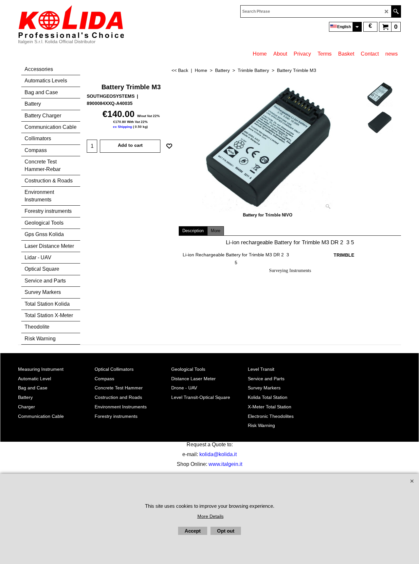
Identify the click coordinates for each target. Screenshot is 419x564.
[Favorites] (169, 146)
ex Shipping (122, 126)
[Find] (396, 11)
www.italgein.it (225, 464)
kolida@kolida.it (218, 454)
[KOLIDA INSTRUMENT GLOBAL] (71, 21)
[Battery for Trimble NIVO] (267, 146)
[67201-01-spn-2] (379, 122)
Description (193, 231)
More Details (210, 516)
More (215, 231)
